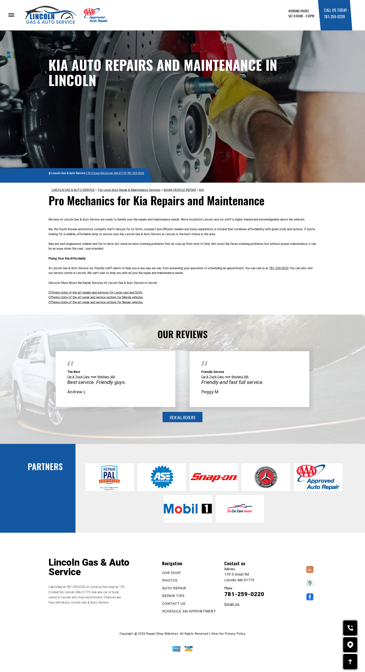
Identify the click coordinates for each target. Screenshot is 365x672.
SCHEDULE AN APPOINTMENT (189, 611)
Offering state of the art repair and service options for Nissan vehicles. (95, 302)
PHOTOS (169, 580)
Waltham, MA (106, 377)
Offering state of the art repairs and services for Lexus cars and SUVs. (95, 292)
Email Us (231, 604)
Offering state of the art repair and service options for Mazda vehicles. (95, 297)
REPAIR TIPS (173, 596)
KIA (201, 190)
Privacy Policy (235, 633)
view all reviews (182, 417)
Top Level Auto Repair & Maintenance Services (129, 190)
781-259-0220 (334, 16)
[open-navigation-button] (11, 15)
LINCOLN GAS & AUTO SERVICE (72, 190)
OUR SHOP (171, 573)
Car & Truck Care (78, 377)
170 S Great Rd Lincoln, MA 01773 (106, 173)
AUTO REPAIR (174, 588)
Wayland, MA (239, 377)
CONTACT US (173, 603)
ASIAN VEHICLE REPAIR (179, 190)
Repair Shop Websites (162, 633)
